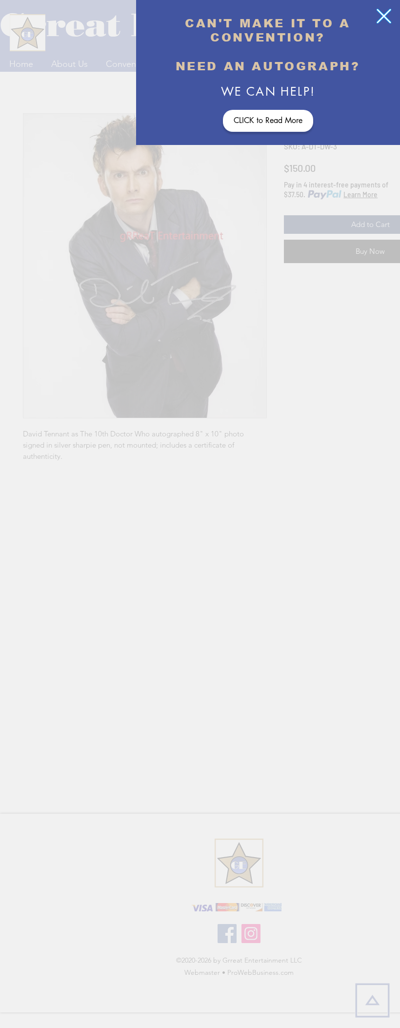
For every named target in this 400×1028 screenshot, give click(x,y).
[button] (384, 16)
